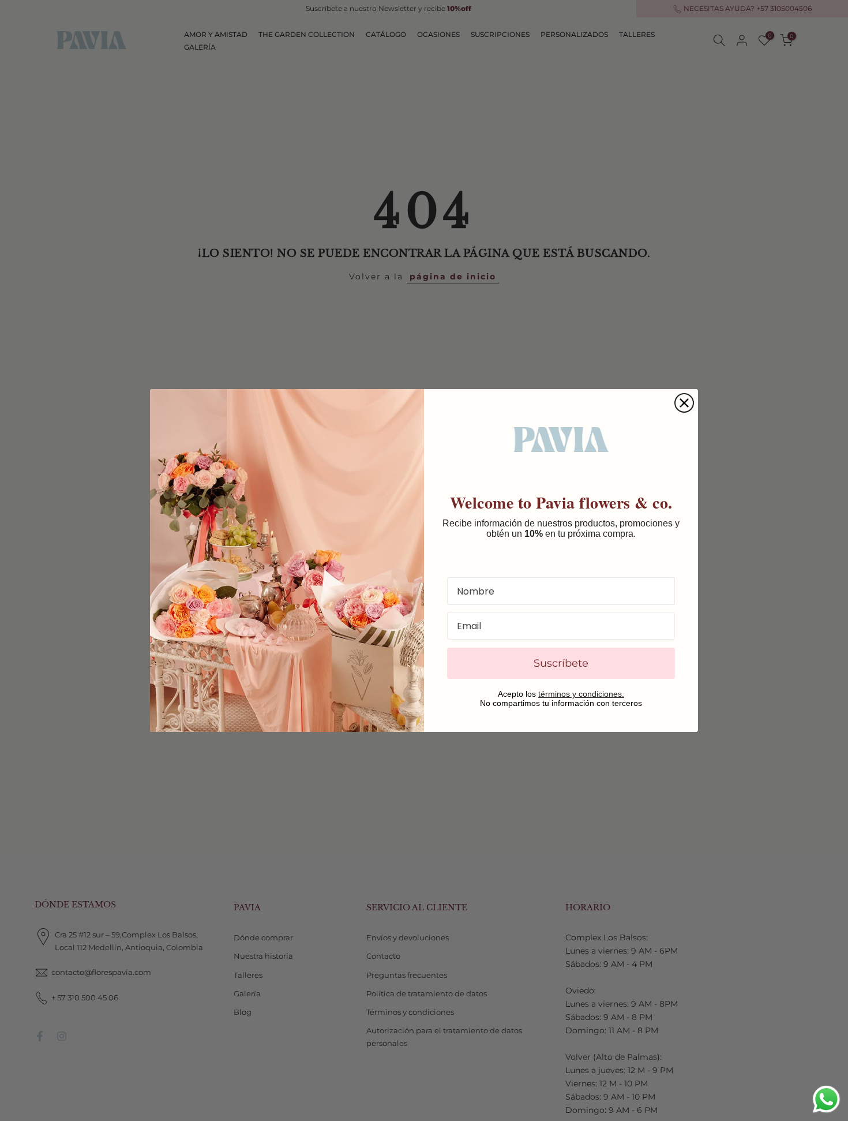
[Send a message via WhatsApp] (826, 1099)
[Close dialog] (684, 403)
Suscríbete (561, 663)
